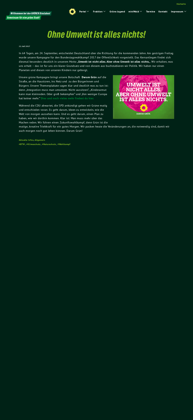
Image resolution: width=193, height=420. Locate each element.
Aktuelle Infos (26, 140)
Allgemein (40, 140)
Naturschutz (49, 144)
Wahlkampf (64, 144)
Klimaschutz (34, 144)
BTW (22, 144)
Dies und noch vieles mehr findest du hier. (67, 98)
